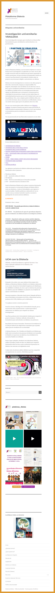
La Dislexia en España (11, 555)
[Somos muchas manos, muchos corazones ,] (14, 438)
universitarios (15, 251)
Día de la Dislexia (9, 571)
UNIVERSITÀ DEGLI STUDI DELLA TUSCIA (16, 147)
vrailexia (20, 251)
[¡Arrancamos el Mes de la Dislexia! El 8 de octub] (14, 475)
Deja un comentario (28, 251)
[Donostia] (31, 535)
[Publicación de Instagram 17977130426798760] (33, 420)
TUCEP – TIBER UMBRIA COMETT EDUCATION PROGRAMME (21, 159)
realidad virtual (8, 251)
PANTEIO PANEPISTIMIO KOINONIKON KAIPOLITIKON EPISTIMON (23, 151)
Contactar (8, 581)
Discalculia (8, 558)
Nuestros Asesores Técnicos (12, 578)
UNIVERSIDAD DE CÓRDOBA (12, 145)
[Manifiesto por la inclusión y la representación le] (14, 457)
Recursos (7, 574)
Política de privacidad (11, 584)
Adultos (14, 250)
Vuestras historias (10, 568)
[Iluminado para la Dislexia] (20, 535)
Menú (47, 13)
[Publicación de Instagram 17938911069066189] (33, 457)
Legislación (8, 561)
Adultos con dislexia (10, 565)
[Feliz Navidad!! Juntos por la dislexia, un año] (33, 438)
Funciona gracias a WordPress (31, 589)
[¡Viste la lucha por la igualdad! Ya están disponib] (33, 475)
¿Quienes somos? (10, 548)
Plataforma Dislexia (14, 16)
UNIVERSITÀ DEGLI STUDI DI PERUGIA (15, 149)
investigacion (36, 250)
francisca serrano (28, 377)
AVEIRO (7, 157)
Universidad (29, 250)
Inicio (6, 545)
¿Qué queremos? (10, 551)
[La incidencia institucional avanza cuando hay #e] (14, 420)
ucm (33, 377)
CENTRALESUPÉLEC (10, 164)
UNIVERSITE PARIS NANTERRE (13, 161)
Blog (18, 250)
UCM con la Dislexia (16, 259)
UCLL (6, 162)
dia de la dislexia (20, 377)
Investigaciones (22, 250)
